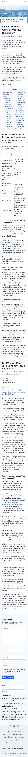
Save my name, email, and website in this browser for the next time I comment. (14, 671)
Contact (21, 737)
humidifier (8, 149)
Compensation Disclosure (14, 743)
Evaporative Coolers (18, 734)
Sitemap (23, 753)
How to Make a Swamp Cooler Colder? (14, 712)
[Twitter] (14, 726)
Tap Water (19, 118)
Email (5, 658)
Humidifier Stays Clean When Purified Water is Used (10, 114)
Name (5, 650)
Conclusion (18, 128)
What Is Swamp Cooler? (9, 709)
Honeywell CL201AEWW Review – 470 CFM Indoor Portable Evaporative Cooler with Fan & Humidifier (14, 717)
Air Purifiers (7, 734)
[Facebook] (10, 726)
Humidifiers (5, 24)
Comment (6, 628)
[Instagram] (18, 726)
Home (8, 731)
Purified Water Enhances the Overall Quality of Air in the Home (21, 102)
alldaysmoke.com (17, 748)
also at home (15, 242)
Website (5, 665)
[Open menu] (25, 2)
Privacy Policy (14, 740)
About (15, 737)
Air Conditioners (16, 731)
